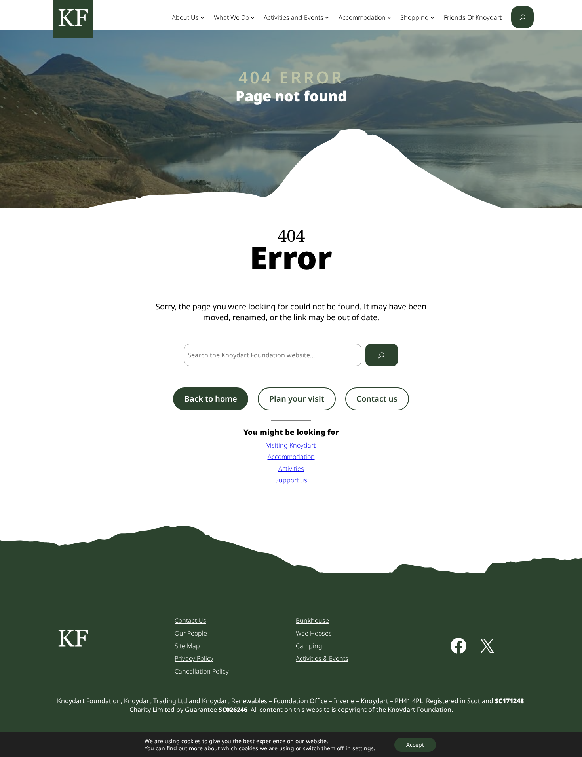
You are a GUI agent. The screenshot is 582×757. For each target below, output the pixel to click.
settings (363, 748)
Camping (309, 645)
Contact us (377, 398)
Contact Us (190, 620)
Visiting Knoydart (291, 445)
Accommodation (291, 456)
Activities (291, 468)
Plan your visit (296, 398)
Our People (191, 633)
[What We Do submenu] (253, 17)
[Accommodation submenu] (389, 17)
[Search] (381, 355)
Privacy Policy (194, 658)
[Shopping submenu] (432, 17)
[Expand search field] (522, 17)
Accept (415, 744)
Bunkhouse (312, 620)
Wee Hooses (314, 633)
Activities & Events (322, 658)
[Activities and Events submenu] (327, 17)
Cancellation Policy (202, 671)
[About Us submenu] (202, 17)
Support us (291, 480)
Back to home (210, 398)
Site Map (187, 645)
